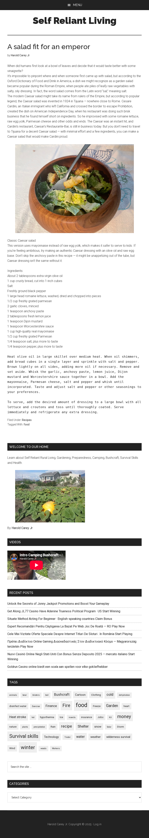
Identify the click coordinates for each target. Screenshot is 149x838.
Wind (12, 748)
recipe (66, 726)
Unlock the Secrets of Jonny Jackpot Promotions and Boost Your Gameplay (58, 604)
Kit (110, 717)
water (80, 737)
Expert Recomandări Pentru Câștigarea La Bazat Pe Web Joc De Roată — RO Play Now (66, 626)
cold (110, 694)
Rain (53, 726)
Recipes (27, 420)
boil (47, 695)
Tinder (67, 737)
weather (95, 737)
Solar (109, 727)
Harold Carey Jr (22, 528)
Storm (120, 726)
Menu (77, 5)
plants (25, 727)
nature (12, 726)
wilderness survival (118, 737)
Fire (66, 705)
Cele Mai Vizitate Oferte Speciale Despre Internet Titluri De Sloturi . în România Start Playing (69, 634)
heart (126, 706)
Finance (51, 706)
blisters (36, 695)
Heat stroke (17, 717)
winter (28, 747)
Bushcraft (61, 695)
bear (25, 695)
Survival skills (23, 736)
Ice (61, 717)
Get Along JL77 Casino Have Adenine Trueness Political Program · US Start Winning (63, 611)
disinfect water (17, 706)
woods (43, 748)
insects (72, 717)
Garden (112, 706)
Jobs (100, 717)
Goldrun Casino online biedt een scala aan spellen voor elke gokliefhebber (57, 667)
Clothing (96, 694)
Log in (97, 824)
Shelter (83, 726)
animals (13, 695)
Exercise (36, 706)
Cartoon (80, 695)
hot (33, 717)
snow (97, 726)
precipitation (39, 727)
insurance (86, 717)
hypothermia (47, 717)
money (124, 716)
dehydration (124, 695)
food (26, 424)
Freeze (96, 706)
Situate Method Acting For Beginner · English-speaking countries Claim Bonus (59, 619)
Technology (51, 737)
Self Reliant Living (74, 20)
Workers (56, 748)
